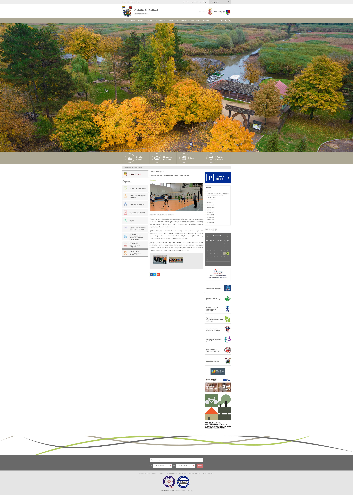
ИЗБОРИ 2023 (210, 220)
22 (224, 253)
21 (221, 253)
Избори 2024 (210, 222)
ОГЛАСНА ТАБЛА (211, 200)
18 (210, 253)
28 (221, 256)
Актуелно (209, 191)
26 (214, 256)
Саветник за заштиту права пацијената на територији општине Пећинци (218, 194)
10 (207, 250)
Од (151, 466)
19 (214, 253)
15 (224, 250)
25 (210, 256)
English (125, 2)
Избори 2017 (210, 215)
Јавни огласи (210, 205)
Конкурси (209, 202)
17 (207, 253)
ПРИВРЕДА (141, 20)
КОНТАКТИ (206, 20)
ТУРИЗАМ (149, 20)
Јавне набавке (210, 207)
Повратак (153, 180)
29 (224, 256)
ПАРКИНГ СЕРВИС (211, 197)
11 (210, 250)
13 (217, 250)
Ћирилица (132, 2)
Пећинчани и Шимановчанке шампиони (169, 175)
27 (217, 256)
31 (207, 260)
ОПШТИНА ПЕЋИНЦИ (129, 20)
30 (227, 256)
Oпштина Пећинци (128, 167)
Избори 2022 (210, 217)
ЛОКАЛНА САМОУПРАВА (187, 20)
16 (227, 250)
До (174, 466)
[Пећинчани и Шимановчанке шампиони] (176, 211)
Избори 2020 (210, 212)
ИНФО (198, 20)
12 (214, 250)
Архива (209, 210)
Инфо (135, 167)
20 (217, 253)
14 (221, 250)
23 (227, 253)
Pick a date (170, 465)
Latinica (140, 2)
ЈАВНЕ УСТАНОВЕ (173, 20)
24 (207, 256)
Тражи (200, 465)
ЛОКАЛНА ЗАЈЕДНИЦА (160, 20)
